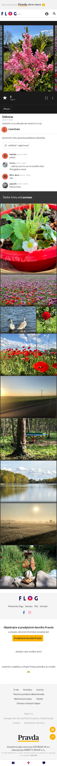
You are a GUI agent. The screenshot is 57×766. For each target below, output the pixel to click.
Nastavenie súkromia (34, 722)
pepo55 (13, 183)
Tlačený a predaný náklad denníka (28, 694)
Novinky (28, 606)
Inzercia (40, 689)
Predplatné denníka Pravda (28, 638)
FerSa (12, 163)
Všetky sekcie (34, 4)
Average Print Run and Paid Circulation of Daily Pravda (28, 718)
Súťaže (39, 698)
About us (28, 713)
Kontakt (44, 606)
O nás (16, 689)
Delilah (13, 154)
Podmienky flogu (15, 606)
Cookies (16, 722)
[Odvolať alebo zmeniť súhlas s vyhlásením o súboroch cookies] (53, 730)
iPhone (7, 109)
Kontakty (27, 689)
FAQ (36, 606)
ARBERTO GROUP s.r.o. (34, 750)
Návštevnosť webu (23, 698)
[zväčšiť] (46, 98)
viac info (34, 755)
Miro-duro (14, 175)
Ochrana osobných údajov (28, 703)
